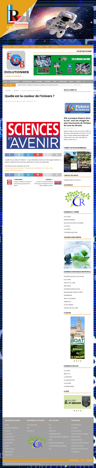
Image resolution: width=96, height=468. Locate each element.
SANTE (47, 46)
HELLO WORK (8, 455)
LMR (28, 428)
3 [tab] (78, 360)
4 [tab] (46, 41)
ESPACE (78, 81)
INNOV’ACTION (9, 443)
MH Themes (37, 464)
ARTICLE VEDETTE (70, 90)
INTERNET (48, 81)
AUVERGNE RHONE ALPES (72, 289)
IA (84, 81)
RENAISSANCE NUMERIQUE (56, 443)
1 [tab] (74, 360)
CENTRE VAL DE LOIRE (71, 308)
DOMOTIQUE (62, 81)
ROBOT (71, 81)
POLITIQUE (67, 217)
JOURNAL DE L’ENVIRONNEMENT (80, 443)
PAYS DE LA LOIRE (69, 283)
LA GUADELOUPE (69, 380)
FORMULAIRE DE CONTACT (72, 180)
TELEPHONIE (38, 81)
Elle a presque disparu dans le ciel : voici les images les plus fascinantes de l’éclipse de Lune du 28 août (77, 122)
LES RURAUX (30, 431)
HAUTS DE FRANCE (70, 298)
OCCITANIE (67, 279)
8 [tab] (55, 41)
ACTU (5, 81)
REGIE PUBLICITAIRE (76, 440)
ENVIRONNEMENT (69, 220)
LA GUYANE (67, 383)
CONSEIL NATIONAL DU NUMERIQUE (59, 437)
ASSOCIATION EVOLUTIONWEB (73, 223)
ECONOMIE (54, 46)
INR (50, 425)
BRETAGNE (67, 286)
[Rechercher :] (81, 85)
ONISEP (7, 446)
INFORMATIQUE (27, 81)
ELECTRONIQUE (14, 81)
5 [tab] (49, 41)
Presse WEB (21, 101)
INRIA (50, 440)
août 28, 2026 (69, 128)
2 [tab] (76, 360)
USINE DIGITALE (9, 452)
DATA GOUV (52, 431)
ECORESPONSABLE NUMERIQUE (58, 446)
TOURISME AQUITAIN (70, 232)
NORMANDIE (68, 295)
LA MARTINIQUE (69, 386)
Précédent (72, 337)
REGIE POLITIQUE (76, 437)
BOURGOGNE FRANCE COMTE (73, 292)
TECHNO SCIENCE (9, 449)
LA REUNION (68, 377)
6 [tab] (51, 41)
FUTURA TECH (8, 434)
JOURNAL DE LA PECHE (77, 446)
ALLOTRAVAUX (75, 452)
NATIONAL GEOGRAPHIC (11, 428)
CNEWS (7, 425)
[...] (76, 139)
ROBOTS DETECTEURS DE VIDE (79, 449)
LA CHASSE (67, 229)
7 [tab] (53, 41)
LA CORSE (67, 371)
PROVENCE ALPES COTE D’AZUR (74, 276)
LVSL (50, 428)
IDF (50, 449)
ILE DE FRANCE (68, 305)
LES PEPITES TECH (10, 440)
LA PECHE (67, 226)
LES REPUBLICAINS (32, 425)
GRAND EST (67, 301)
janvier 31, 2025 (11, 101)
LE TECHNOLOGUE (76, 431)
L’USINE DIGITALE (9, 437)
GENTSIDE (7, 431)
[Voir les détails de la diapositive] (77, 338)
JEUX (55, 81)
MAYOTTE (67, 374)
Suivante (91, 22)
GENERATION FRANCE (55, 434)
